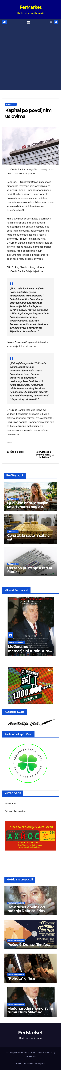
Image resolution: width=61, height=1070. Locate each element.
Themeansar (30, 1056)
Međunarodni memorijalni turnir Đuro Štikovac (28, 650)
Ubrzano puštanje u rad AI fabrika (29, 570)
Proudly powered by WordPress (21, 1052)
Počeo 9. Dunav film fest (28, 944)
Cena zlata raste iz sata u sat (28, 537)
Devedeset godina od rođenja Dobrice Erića (26, 909)
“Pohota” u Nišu (21, 978)
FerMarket (30, 7)
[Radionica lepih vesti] (27, 762)
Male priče (40, 1063)
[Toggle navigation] (28, 22)
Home (18, 1063)
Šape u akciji (17, 452)
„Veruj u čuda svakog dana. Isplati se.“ (43, 455)
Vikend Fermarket (16, 642)
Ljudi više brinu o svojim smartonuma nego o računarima (27, 507)
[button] (51, 22)
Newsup (48, 1052)
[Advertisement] (30, 57)
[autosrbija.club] (30, 722)
